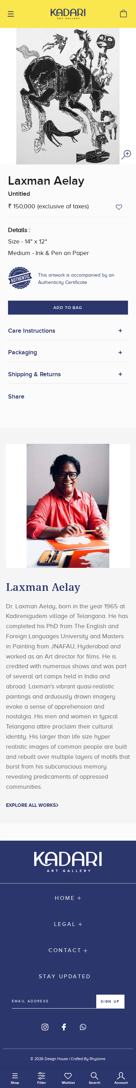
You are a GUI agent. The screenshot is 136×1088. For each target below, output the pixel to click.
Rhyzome (97, 1059)
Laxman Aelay (46, 181)
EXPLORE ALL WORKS (31, 805)
